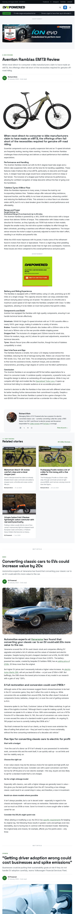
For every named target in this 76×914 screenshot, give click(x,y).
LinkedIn (69, 2)
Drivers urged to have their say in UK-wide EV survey (35, 13)
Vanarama (37, 639)
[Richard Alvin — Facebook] (28, 427)
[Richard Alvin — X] (24, 427)
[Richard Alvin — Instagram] (31, 427)
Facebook (46, 2)
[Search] (60, 7)
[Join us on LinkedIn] (65, 7)
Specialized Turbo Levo (45, 381)
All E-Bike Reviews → (65, 442)
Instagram (56, 2)
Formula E (46, 424)
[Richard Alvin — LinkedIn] (20, 427)
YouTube (63, 2)
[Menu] (70, 7)
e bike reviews (35, 424)
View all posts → (62, 428)
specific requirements (52, 820)
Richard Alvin (24, 413)
